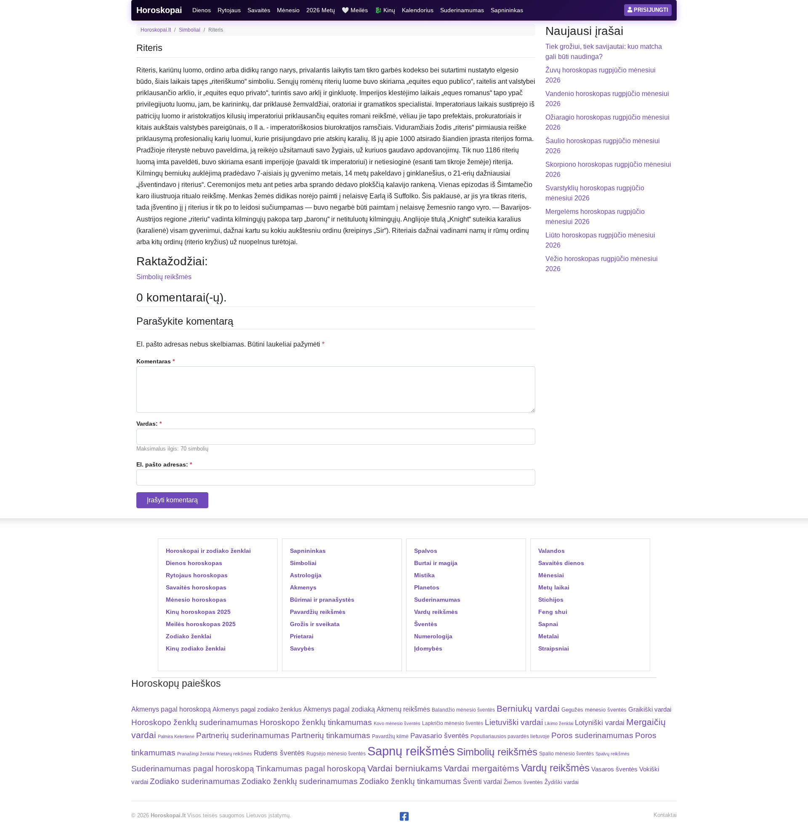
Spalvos (425, 550)
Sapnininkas (507, 10)
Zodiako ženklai (188, 636)
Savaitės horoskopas (196, 587)
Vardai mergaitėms (481, 768)
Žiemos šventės (523, 782)
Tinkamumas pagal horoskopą (311, 768)
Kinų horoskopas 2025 (198, 611)
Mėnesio (288, 10)
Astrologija (306, 575)
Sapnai (548, 624)
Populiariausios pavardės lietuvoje (510, 736)
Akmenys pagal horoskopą (171, 709)
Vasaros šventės (614, 769)
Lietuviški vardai (514, 722)
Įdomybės (428, 648)
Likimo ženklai (559, 723)
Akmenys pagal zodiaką (339, 709)
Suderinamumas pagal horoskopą (192, 768)
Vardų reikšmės (436, 611)
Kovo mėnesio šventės (397, 723)
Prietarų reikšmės (234, 753)
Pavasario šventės (439, 736)
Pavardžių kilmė (390, 736)
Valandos (551, 550)
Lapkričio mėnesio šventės (452, 723)
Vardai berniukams (404, 768)
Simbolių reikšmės (163, 276)
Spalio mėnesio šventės (566, 754)
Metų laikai (553, 587)
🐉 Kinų (385, 10)
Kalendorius (417, 10)
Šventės (425, 624)
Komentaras (155, 361)
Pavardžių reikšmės (318, 611)
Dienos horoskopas (194, 563)
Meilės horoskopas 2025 (201, 624)
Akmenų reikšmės (403, 709)
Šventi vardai (482, 781)
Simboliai (189, 30)
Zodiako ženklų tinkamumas (410, 781)
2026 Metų (320, 10)
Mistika (424, 575)
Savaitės (258, 10)
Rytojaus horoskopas (197, 575)
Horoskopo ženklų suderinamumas (194, 722)
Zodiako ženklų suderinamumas (300, 781)
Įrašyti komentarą (172, 500)
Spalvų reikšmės (612, 753)
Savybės (302, 648)
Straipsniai (553, 648)
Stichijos (550, 599)
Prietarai (302, 636)
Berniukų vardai (528, 708)
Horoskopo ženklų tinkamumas (316, 722)
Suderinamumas (462, 10)
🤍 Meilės (355, 10)
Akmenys (303, 587)
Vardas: (149, 423)
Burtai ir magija (435, 563)
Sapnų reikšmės (411, 751)
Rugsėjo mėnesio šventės (336, 753)
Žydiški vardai (562, 782)
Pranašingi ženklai (195, 753)
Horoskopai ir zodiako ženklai (208, 550)
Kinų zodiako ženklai (196, 648)
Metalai (548, 636)
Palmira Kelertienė (176, 736)
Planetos (426, 587)
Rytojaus (229, 10)
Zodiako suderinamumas (195, 781)
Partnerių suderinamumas (243, 735)
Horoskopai (159, 10)
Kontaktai (665, 815)
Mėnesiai (551, 575)
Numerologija (433, 636)
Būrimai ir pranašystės (322, 599)
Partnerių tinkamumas (330, 735)
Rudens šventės (279, 753)
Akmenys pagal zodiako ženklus (257, 709)
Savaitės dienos (561, 563)
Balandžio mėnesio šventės (463, 710)
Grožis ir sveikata (315, 624)
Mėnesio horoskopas (196, 599)
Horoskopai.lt (156, 30)
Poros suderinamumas (592, 735)
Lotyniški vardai (600, 722)
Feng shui (552, 611)
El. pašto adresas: (164, 464)
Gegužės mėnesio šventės (594, 710)
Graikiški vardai (649, 709)
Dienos (201, 10)
